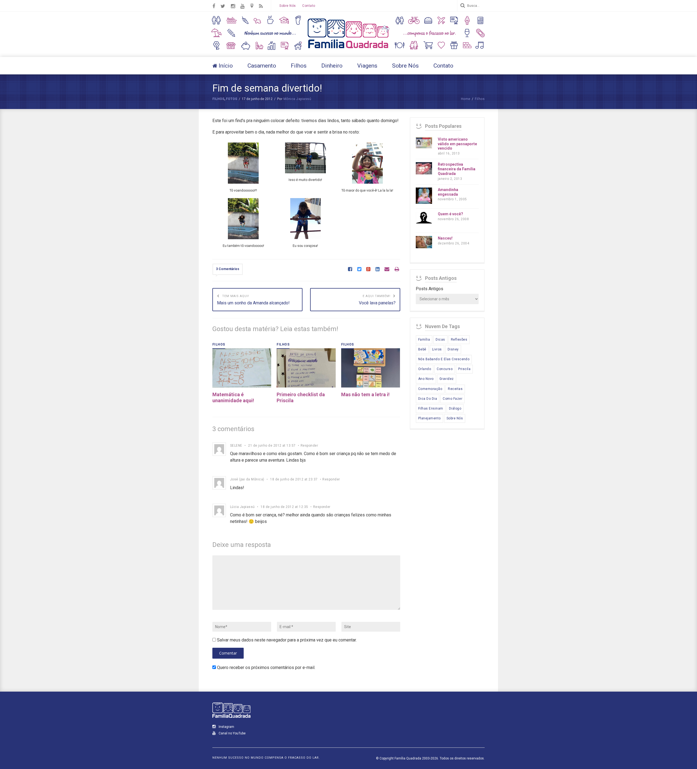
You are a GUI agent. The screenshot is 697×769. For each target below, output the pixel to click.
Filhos (218, 99)
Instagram (226, 727)
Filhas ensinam (430, 408)
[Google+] (368, 269)
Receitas (455, 389)
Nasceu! (445, 238)
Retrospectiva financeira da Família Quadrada (456, 169)
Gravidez (446, 379)
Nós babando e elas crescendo (443, 359)
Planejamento (429, 418)
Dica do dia (427, 399)
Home (465, 99)
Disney (453, 349)
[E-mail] (386, 269)
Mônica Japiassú (297, 99)
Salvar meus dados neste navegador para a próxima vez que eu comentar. (287, 640)
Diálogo (455, 408)
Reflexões (459, 339)
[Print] (396, 269)
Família (424, 339)
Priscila (464, 369)
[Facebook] (350, 269)
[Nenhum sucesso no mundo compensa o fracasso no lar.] (348, 49)
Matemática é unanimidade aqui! (233, 397)
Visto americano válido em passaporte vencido (457, 144)
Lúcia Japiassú (242, 507)
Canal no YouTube (232, 733)
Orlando (424, 369)
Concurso (445, 369)
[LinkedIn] (377, 269)
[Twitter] (359, 269)
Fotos (231, 99)
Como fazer (452, 399)
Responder (309, 445)
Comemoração (430, 389)
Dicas (440, 339)
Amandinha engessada (448, 191)
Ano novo (426, 379)
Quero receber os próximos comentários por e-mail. (266, 667)
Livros (437, 349)
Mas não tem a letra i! (365, 394)
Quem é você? (450, 214)
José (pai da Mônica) (247, 479)
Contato (308, 6)
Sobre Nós (287, 6)
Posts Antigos (429, 288)
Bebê (422, 349)
